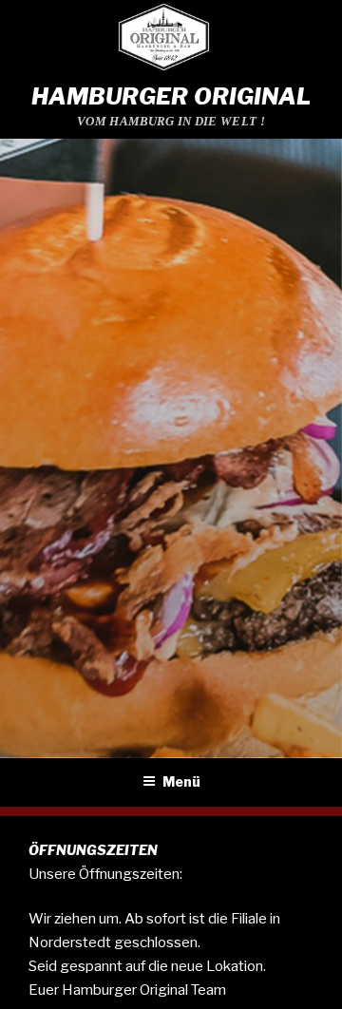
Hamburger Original (171, 96)
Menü (181, 781)
